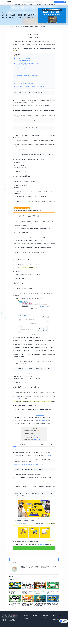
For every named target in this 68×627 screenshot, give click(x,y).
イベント (46, 4)
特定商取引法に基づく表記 (57, 619)
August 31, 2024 (36, 439)
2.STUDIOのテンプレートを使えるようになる (25, 66)
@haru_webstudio (40, 415)
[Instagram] (57, 615)
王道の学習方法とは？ (17, 4)
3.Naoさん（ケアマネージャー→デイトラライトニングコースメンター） (29, 81)
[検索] (41, 1)
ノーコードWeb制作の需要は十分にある (23, 60)
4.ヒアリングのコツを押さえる (22, 70)
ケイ (14, 572)
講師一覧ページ (26, 617)
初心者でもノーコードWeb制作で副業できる (24, 58)
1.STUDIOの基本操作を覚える (22, 64)
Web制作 (11, 576)
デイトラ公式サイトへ (59, 1)
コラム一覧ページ (45, 617)
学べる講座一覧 (24, 4)
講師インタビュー (40, 4)
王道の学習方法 (26, 615)
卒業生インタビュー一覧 (46, 615)
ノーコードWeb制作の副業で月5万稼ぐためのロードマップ (27, 63)
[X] (56, 615)
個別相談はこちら (52, 4)
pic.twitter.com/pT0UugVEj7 (30, 435)
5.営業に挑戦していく (21, 72)
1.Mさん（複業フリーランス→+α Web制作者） (25, 77)
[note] (59, 615)
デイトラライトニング (19, 398)
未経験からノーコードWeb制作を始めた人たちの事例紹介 (27, 75)
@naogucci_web (37, 449)
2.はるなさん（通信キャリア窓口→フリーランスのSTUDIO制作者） (29, 79)
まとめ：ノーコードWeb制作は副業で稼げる (24, 83)
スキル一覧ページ (36, 617)
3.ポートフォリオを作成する (22, 68)
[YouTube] (54, 615)
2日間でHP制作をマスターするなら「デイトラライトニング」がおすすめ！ (30, 86)
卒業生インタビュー (32, 4)
